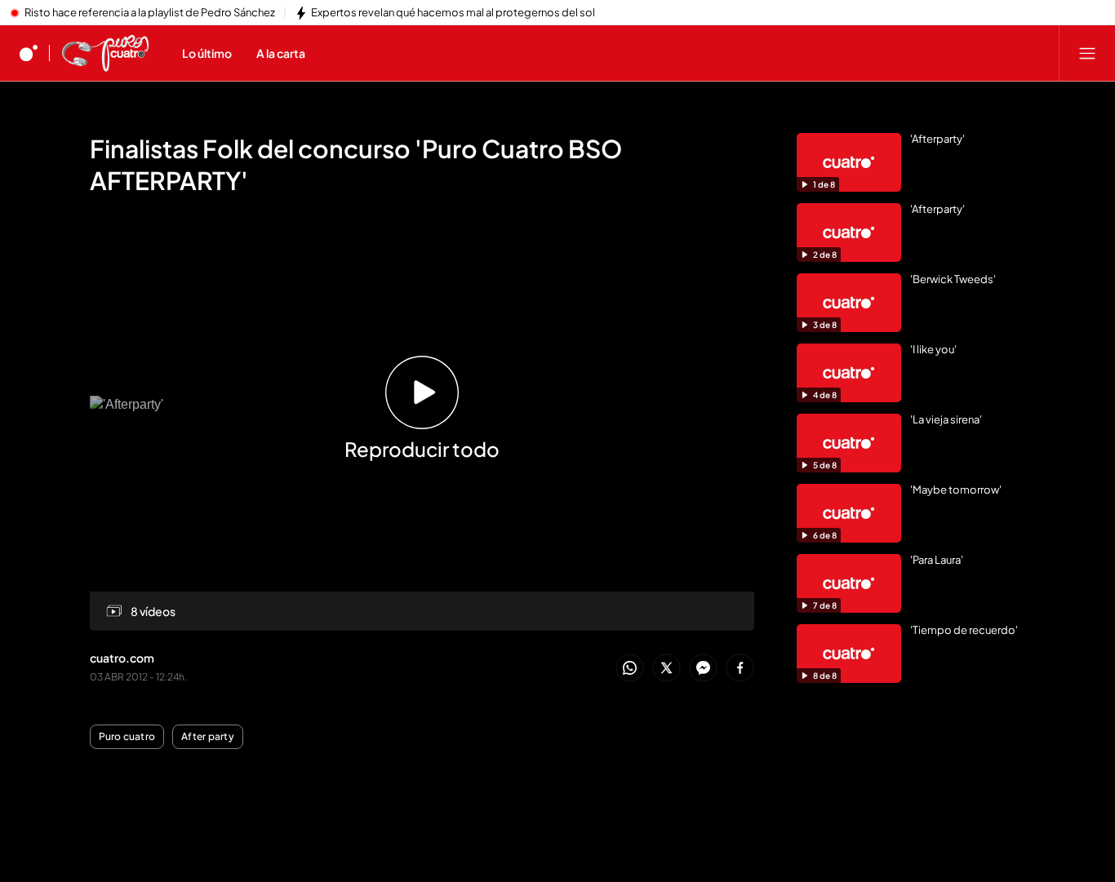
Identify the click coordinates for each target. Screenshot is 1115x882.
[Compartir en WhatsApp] (629, 669)
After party (207, 737)
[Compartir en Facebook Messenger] (703, 669)
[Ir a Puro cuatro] (105, 53)
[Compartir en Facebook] (740, 669)
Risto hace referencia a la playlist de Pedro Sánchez (149, 13)
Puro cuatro (127, 737)
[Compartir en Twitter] (666, 669)
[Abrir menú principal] (1087, 53)
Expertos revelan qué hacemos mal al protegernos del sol (453, 13)
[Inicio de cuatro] (29, 53)
